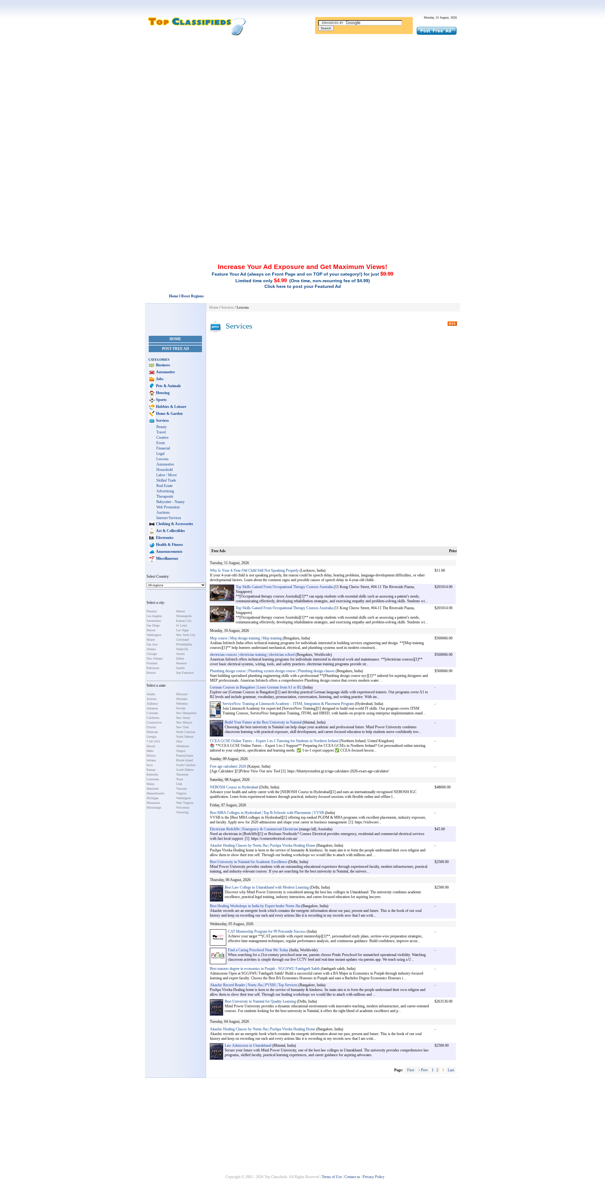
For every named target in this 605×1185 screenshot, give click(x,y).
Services (162, 420)
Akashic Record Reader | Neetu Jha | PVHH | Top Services (253, 985)
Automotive (165, 372)
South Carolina (185, 765)
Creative (162, 437)
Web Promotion (168, 507)
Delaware (152, 732)
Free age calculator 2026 (228, 766)
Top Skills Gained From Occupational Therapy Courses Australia (285, 587)
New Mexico (184, 722)
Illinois (151, 755)
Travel (161, 432)
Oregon (180, 751)
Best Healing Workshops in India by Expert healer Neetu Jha (255, 906)
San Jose (152, 644)
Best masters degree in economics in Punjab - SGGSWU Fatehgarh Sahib (265, 968)
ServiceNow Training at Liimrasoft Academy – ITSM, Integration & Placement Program (288, 703)
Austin (180, 653)
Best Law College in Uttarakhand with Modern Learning (267, 887)
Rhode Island (184, 760)
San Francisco (185, 672)
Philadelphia (184, 644)
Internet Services (168, 518)
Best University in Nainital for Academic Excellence (248, 862)
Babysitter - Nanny (170, 502)
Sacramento (154, 620)
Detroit (180, 611)
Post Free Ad (175, 348)
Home (175, 339)
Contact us (352, 1177)
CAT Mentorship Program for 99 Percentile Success (267, 931)
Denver (151, 630)
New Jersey (183, 717)
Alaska (151, 694)
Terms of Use (332, 1177)
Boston (151, 672)
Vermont (181, 788)
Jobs (159, 379)
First (410, 1070)
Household (164, 469)
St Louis (181, 625)
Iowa (150, 765)
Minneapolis (184, 616)
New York (182, 727)
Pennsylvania (184, 755)
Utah (179, 784)
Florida (151, 727)
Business (162, 365)
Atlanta (151, 649)
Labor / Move (166, 475)
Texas (179, 779)
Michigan (152, 798)
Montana (181, 699)
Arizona (151, 699)
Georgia (151, 736)
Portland (152, 663)
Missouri (181, 694)
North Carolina (185, 732)
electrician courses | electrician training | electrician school (252, 654)
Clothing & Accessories (174, 524)
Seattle (180, 668)
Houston (181, 663)
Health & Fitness (169, 544)
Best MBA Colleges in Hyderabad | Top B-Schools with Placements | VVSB (267, 812)
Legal (160, 453)
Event (160, 443)
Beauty (161, 427)
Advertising (165, 491)
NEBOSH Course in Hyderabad (234, 787)
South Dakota (184, 769)
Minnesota (153, 802)
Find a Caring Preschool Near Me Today (258, 950)
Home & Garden (169, 413)
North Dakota (184, 736)
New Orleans (155, 658)
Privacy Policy (373, 1177)
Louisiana (153, 779)
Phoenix (152, 611)
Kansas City (184, 620)
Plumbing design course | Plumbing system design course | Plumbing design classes (272, 671)
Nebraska (181, 703)
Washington (154, 635)
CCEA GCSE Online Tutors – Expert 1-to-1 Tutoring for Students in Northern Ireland (274, 741)
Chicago (152, 653)
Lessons (162, 459)
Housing (162, 393)
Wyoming (182, 812)
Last (451, 1070)
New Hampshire (186, 713)
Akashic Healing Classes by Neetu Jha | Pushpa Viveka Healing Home (262, 845)
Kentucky (152, 774)
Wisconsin (182, 807)
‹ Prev (423, 1070)
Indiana (151, 760)
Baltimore (153, 668)
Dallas (180, 658)
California (153, 717)
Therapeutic (165, 496)
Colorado (152, 713)
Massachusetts (155, 793)
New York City (185, 635)
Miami (151, 639)
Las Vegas (182, 630)
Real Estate (164, 486)
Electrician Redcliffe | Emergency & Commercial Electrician (254, 829)
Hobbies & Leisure (170, 406)
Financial (163, 448)
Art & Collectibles (170, 531)
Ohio (179, 741)
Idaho (150, 751)
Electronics (164, 537)
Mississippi (154, 807)
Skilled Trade (166, 480)
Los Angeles (154, 616)
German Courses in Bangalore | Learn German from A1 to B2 (256, 687)
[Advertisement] (302, 86)
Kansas (151, 769)
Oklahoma (182, 746)
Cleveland (182, 639)
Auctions (163, 512)
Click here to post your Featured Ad (302, 286)
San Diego (153, 625)
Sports (161, 400)
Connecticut (154, 722)
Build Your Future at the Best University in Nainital (263, 722)
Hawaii (151, 746)
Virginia (181, 793)
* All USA (153, 741)
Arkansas (152, 708)
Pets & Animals (168, 386)
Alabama (152, 703)
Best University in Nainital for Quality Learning (260, 1001)
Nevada (180, 708)
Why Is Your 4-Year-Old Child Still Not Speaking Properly (254, 570)
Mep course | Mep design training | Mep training (246, 638)
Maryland (152, 788)
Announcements (168, 551)
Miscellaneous (166, 558)
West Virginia (184, 802)
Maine (150, 784)
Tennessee (182, 774)
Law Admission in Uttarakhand (248, 1045)
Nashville (182, 649)
